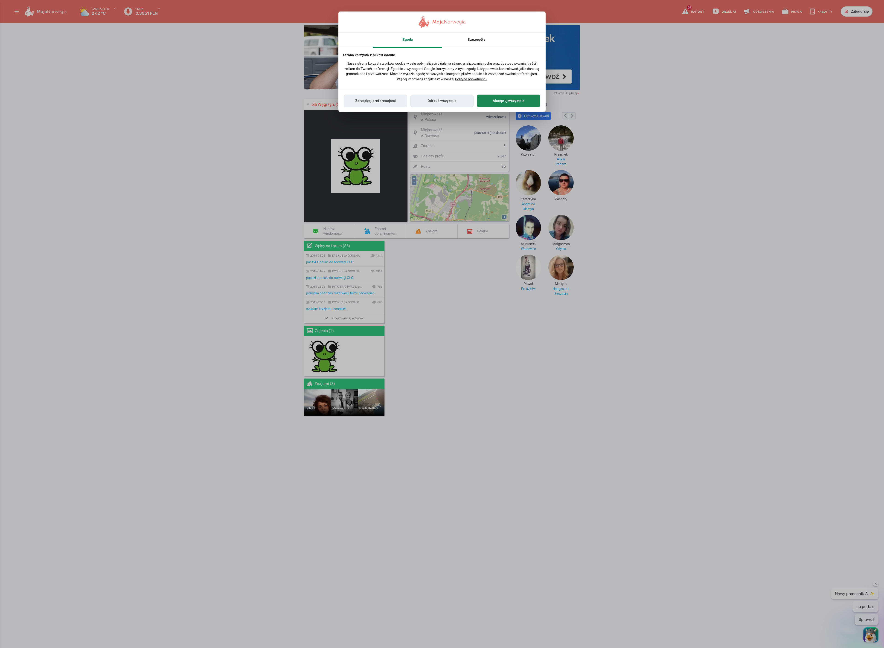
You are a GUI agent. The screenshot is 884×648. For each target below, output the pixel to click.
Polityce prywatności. (471, 79)
